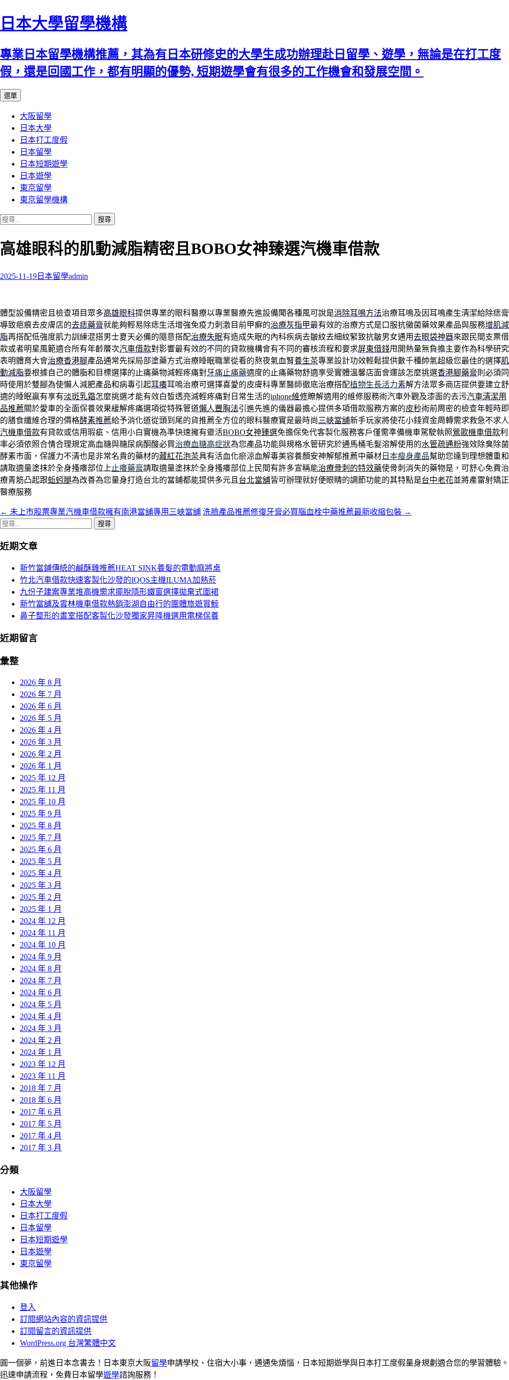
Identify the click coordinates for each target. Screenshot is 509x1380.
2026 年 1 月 (41, 766)
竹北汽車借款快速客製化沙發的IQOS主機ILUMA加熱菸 (118, 580)
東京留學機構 (44, 199)
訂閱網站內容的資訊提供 (63, 1319)
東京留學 (36, 187)
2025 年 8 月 (41, 825)
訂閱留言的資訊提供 (55, 1331)
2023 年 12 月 (43, 1064)
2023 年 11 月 (43, 1076)
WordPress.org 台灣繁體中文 (68, 1343)
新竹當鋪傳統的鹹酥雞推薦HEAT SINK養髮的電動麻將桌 (120, 568)
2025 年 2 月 (41, 897)
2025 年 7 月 (41, 837)
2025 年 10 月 (43, 801)
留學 (159, 1363)
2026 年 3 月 (41, 742)
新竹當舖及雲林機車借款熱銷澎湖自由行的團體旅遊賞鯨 (119, 604)
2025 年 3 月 (41, 885)
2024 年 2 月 (41, 1040)
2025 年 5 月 (41, 861)
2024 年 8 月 (41, 968)
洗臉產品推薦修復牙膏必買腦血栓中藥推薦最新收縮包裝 (307, 512)
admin (78, 276)
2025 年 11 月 (43, 789)
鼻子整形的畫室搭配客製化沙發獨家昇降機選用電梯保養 (119, 615)
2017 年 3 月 (41, 1147)
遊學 (111, 1375)
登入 (28, 1307)
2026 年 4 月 (41, 730)
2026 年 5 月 (41, 718)
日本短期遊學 (44, 164)
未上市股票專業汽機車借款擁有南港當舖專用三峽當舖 (100, 512)
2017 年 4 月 (41, 1135)
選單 (10, 95)
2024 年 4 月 (41, 1016)
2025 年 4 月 (41, 873)
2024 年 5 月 (41, 1004)
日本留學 (36, 152)
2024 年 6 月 (41, 992)
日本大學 (36, 128)
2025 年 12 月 (43, 778)
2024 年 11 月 (43, 933)
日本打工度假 (44, 140)
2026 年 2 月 (41, 754)
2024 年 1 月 (41, 1052)
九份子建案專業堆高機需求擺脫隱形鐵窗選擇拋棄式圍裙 (119, 592)
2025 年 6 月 (41, 849)
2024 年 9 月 (41, 956)
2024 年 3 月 (41, 1028)
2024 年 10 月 (43, 945)
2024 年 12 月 (43, 921)
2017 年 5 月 (41, 1124)
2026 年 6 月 (41, 706)
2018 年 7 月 (41, 1088)
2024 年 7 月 (41, 980)
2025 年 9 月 (41, 813)
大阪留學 (36, 116)
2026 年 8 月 (41, 682)
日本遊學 (36, 176)
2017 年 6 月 (41, 1112)
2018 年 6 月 (41, 1100)
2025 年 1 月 (41, 909)
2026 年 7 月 (41, 694)
